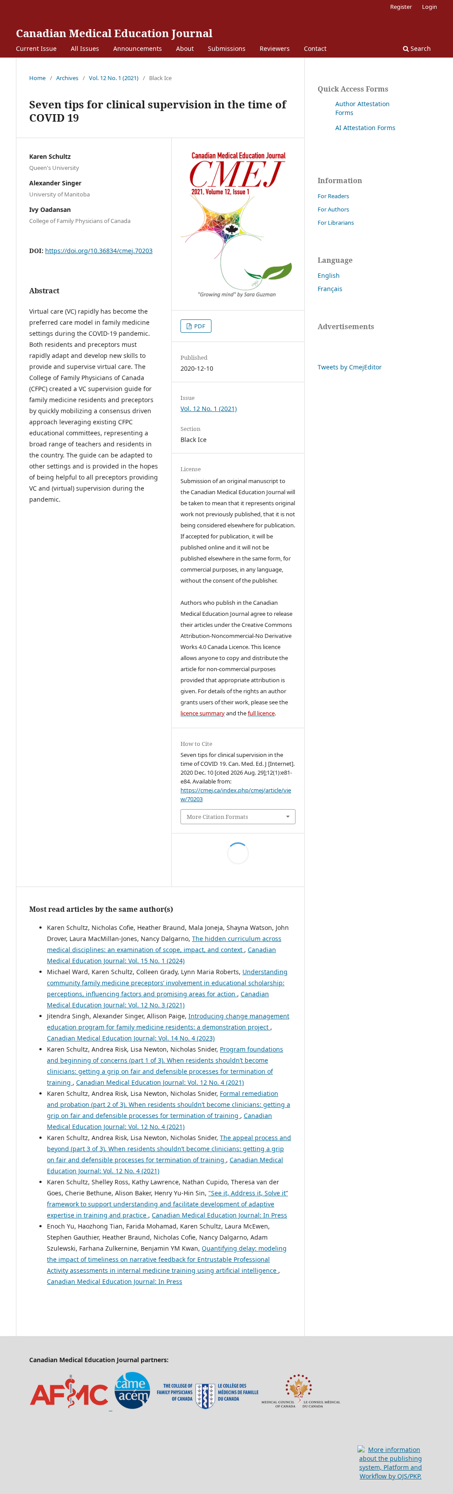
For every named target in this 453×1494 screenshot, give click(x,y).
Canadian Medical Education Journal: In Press (219, 1215)
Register (401, 7)
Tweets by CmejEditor (350, 367)
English (329, 275)
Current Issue (36, 48)
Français (330, 288)
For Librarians (336, 223)
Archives (67, 78)
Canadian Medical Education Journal (114, 33)
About (185, 48)
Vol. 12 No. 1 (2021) (113, 78)
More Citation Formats (217, 817)
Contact (315, 48)
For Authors (333, 209)
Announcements (137, 48)
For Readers (333, 196)
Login (429, 7)
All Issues (85, 48)
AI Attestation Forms (365, 127)
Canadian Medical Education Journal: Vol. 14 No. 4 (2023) (131, 1038)
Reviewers (275, 48)
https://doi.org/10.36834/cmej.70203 (99, 250)
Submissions (227, 48)
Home (37, 78)
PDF (199, 326)
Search (420, 48)
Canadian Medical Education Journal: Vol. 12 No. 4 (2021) (160, 1082)
